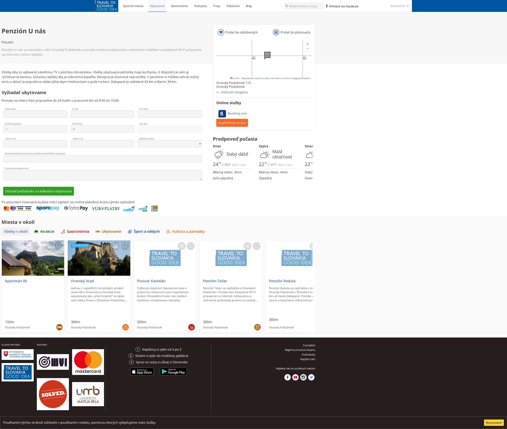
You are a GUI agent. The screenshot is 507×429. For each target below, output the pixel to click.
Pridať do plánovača (295, 32)
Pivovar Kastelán (151, 281)
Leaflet (236, 78)
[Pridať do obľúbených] (59, 246)
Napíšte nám (307, 359)
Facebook (287, 377)
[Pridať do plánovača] (49, 246)
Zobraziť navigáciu (234, 92)
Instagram (303, 377)
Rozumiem (494, 422)
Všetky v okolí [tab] (16, 231)
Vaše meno (10, 109)
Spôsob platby (146, 138)
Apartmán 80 (16, 281)
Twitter (311, 377)
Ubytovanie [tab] (111, 231)
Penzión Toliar (215, 281)
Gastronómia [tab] (78, 231)
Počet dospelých (13, 123)
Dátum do (78, 138)
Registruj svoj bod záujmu (300, 350)
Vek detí (143, 123)
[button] (307, 44)
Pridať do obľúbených (241, 32)
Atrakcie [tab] (47, 231)
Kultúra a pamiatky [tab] (188, 231)
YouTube (295, 377)
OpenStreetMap (262, 78)
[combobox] (304, 6)
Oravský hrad (82, 281)
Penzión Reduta (282, 281)
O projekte (309, 345)
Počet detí (77, 123)
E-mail (75, 109)
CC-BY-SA (287, 78)
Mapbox (306, 78)
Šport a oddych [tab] (147, 231)
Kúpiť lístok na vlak (232, 123)
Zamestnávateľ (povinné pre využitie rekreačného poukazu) (35, 153)
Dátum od (11, 138)
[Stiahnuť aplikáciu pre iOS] (142, 376)
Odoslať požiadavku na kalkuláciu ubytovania (38, 191)
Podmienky (308, 354)
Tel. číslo (143, 109)
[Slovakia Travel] (106, 6)
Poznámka (16, 168)
